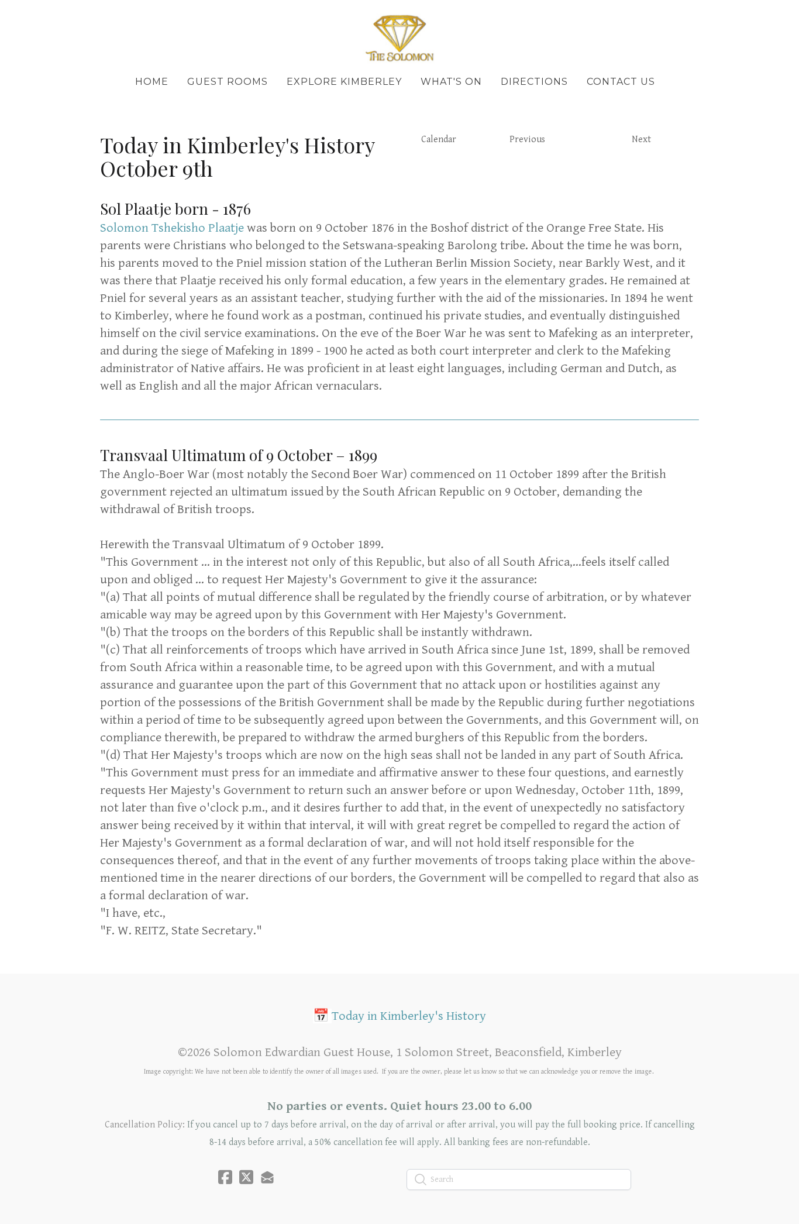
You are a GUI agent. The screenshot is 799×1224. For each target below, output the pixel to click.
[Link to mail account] (267, 1177)
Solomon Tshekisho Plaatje (172, 228)
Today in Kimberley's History (409, 1016)
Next (641, 139)
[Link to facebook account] (225, 1177)
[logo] (399, 37)
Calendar (438, 139)
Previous (527, 139)
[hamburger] (48, 18)
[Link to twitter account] (246, 1177)
